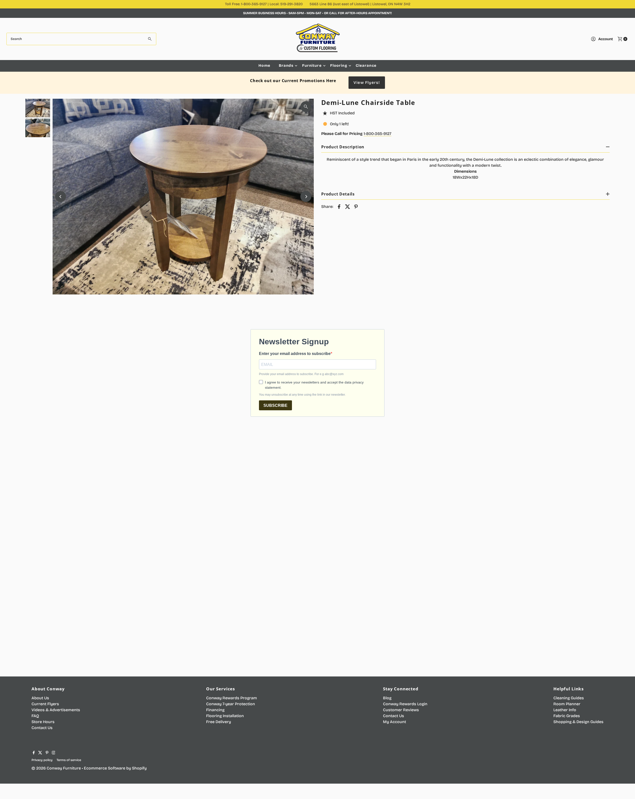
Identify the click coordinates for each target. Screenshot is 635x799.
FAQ (35, 715)
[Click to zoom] (305, 106)
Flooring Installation (225, 715)
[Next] (305, 196)
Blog (387, 698)
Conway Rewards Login (405, 704)
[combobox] (81, 39)
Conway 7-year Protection (230, 704)
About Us (40, 698)
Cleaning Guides (568, 698)
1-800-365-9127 (377, 133)
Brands (286, 65)
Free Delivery (218, 721)
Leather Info (564, 709)
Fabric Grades (566, 715)
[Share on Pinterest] (356, 206)
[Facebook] (34, 753)
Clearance (366, 65)
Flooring (338, 65)
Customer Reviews (401, 709)
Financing (215, 709)
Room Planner (566, 704)
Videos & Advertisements (56, 709)
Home (264, 65)
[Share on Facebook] (339, 206)
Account (605, 39)
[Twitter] (40, 753)
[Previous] (60, 196)
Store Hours (43, 721)
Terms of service (69, 760)
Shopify (139, 768)
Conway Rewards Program (231, 698)
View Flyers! (366, 82)
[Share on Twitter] (347, 206)
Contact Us (42, 727)
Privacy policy (42, 760)
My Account (394, 721)
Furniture (312, 65)
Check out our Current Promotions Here (293, 80)
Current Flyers (45, 704)
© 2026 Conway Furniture (56, 768)
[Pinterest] (47, 753)
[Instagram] (53, 753)
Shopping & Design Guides (578, 721)
